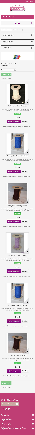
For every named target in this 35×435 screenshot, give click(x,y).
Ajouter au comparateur (24, 126)
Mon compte (6, 423)
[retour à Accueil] (2, 30)
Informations (8, 35)
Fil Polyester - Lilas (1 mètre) (17, 255)
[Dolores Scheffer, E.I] (18, 7)
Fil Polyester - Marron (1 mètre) (17, 355)
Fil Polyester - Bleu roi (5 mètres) (17, 156)
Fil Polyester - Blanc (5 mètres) (17, 106)
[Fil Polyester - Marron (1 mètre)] (17, 343)
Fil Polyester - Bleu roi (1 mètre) (17, 305)
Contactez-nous (29, 1)
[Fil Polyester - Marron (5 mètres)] (17, 193)
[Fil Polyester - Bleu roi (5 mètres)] (17, 143)
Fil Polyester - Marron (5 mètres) (17, 206)
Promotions (8, 42)
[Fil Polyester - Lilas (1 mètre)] (17, 243)
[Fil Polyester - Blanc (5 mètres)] (17, 94)
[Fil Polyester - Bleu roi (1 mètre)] (17, 293)
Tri (2, 69)
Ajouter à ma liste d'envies (10, 126)
